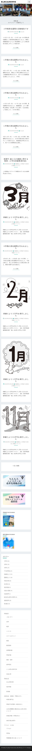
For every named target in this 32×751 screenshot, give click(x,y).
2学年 (5, 564)
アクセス (8, 728)
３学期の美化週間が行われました (16, 247)
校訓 (7, 626)
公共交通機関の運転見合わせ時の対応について (16, 710)
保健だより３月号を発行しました (16, 218)
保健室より (7, 574)
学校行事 (6, 581)
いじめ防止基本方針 (11, 669)
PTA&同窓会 (7, 571)
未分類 (6, 584)
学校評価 (8, 655)
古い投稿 (16, 466)
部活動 (6, 603)
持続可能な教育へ (11, 720)
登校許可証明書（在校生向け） (14, 704)
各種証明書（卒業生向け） (13, 715)
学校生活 (6, 678)
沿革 (7, 621)
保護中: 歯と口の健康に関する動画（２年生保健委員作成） (16, 160)
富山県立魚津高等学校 (8, 2)
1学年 (5, 561)
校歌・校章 (9, 659)
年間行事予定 (10, 699)
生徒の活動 (7, 590)
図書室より (7, 577)
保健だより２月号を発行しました (16, 314)
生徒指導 (6, 594)
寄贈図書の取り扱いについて (14, 738)
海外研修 (6, 587)
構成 (7, 640)
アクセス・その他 (9, 725)
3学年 (5, 567)
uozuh (22, 31)
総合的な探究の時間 (9, 597)
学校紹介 (6, 613)
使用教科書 (9, 650)
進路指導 (6, 600)
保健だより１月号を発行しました (16, 380)
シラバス (8, 631)
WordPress (19, 747)
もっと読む (16, 47)
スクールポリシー (11, 636)
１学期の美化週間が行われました (16, 61)
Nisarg (29, 747)
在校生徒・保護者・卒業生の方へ (13, 696)
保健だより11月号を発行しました (16, 438)
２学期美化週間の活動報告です (16, 29)
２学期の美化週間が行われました (16, 94)
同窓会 (8, 733)
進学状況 (8, 664)
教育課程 (8, 645)
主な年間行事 (10, 682)
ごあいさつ (9, 617)
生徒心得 (8, 674)
